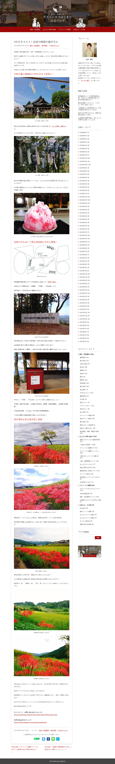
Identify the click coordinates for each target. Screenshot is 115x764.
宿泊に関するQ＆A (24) (87, 467)
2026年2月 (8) (84, 152)
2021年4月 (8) (84, 338)
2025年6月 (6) (84, 177)
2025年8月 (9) (84, 171)
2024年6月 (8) (84, 216)
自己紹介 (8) (84, 508)
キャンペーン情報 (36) (87, 415)
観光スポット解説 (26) (87, 418)
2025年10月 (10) (85, 165)
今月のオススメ (54, 45)
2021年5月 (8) (84, 335)
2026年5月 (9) (84, 142)
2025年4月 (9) (84, 184)
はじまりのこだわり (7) (87, 464)
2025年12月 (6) (85, 158)
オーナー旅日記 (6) (86, 521)
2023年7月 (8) (84, 251)
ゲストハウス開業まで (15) (88, 448)
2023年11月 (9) (85, 238)
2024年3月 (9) (84, 226)
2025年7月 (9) (84, 174)
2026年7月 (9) (84, 136)
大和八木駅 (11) (85, 364)
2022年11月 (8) (85, 277)
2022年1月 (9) (84, 309)
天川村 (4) (83, 399)
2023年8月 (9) (84, 248)
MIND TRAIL (52, 282)
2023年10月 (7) (85, 242)
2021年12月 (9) (85, 312)
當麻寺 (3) (83, 370)
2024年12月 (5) (85, 197)
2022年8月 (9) (84, 287)
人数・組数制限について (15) (89, 461)
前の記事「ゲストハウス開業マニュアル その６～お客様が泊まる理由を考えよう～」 (25, 749)
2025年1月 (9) (84, 193)
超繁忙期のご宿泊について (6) (90, 471)
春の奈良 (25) (84, 386)
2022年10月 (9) (85, 280)
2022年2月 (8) (84, 306)
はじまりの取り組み (49, 29)
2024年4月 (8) (84, 222)
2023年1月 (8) (84, 271)
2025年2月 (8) (84, 190)
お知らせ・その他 (79, 29)
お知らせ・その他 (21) (87, 505)
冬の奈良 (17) (84, 412)
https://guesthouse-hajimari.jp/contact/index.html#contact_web (35, 715)
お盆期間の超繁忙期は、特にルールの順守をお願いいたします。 (89, 119)
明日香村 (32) (84, 383)
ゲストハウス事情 (64, 29)
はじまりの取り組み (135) (88, 436)
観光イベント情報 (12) (87, 511)
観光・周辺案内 (35, 29)
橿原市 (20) (84, 380)
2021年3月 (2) (84, 341)
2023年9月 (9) (84, 245)
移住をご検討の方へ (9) (87, 428)
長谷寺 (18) (83, 367)
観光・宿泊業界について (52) (89, 497)
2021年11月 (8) (84, 316)
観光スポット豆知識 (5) (87, 425)
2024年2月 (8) (84, 229)
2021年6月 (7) (84, 332)
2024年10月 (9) (85, 203)
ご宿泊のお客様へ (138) (87, 445)
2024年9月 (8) (84, 206)
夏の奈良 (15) (84, 422)
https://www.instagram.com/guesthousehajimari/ (30, 722)
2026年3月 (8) (84, 148)
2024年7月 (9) (84, 213)
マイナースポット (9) (87, 406)
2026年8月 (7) (84, 132)
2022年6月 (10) (85, 293)
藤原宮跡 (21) (84, 396)
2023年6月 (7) (84, 255)
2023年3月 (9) (84, 264)
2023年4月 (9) (84, 261)
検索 (98, 537)
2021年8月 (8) (84, 325)
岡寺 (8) (82, 377)
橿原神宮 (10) (84, 357)
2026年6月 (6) (84, 139)
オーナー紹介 (85, 80)
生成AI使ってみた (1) (86, 482)
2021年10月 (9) (85, 319)
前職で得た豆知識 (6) (87, 524)
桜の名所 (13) (84, 361)
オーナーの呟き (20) (86, 474)
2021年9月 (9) (84, 322)
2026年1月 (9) (84, 155)
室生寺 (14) (83, 373)
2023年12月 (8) (85, 235)
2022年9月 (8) (84, 283)
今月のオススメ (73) (86, 393)
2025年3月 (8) (84, 187)
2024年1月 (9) (84, 232)
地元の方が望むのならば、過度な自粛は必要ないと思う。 (89, 114)
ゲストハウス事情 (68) (87, 485)
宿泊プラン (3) (84, 402)
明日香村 (45, 45)
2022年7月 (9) (84, 290)
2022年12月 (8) (85, 274)
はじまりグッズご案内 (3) (88, 518)
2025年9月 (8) (84, 168)
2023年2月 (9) (84, 267)
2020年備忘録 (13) (86, 493)
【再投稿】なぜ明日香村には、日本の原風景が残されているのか (89, 109)
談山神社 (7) (84, 389)
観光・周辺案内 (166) (87, 354)
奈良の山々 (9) (84, 409)
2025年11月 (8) (85, 161)
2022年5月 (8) (84, 296)
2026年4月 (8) (84, 145)
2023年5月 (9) (84, 258)
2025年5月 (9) (84, 181)
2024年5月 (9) (84, 219)
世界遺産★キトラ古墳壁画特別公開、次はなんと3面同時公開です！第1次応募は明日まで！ (89, 98)
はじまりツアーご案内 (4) (88, 515)
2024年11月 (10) (85, 200)
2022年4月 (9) (84, 300)
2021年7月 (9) (84, 328)
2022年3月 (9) (84, 303)
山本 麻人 (89, 59)
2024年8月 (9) (84, 210)
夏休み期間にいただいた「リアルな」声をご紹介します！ (89, 104)
